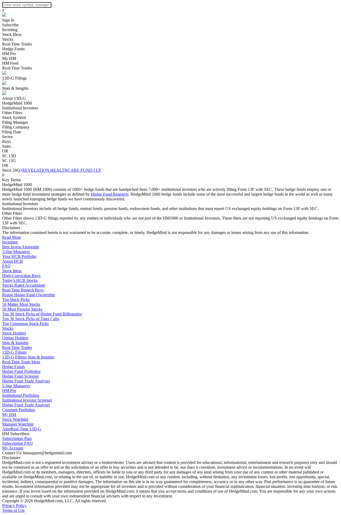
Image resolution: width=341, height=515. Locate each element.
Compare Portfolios (18, 409)
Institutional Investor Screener (27, 400)
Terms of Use (13, 510)
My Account (12, 448)
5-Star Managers (16, 251)
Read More (11, 237)
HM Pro (9, 53)
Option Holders (15, 338)
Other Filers (12, 112)
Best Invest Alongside (20, 247)
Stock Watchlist (15, 419)
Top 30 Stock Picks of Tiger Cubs (30, 318)
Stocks (7, 39)
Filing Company (16, 127)
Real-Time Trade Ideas (21, 362)
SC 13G (9, 160)
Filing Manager (15, 122)
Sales (6, 146)
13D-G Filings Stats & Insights (28, 357)
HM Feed (10, 63)
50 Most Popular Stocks (22, 309)
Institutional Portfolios (20, 395)
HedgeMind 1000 (17, 103)
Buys (6, 141)
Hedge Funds (13, 49)
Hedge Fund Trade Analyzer (26, 381)
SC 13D (9, 156)
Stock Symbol (14, 117)
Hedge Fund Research (109, 194)
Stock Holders (14, 333)
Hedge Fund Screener (20, 376)
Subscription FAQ (17, 443)
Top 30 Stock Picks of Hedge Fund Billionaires (42, 314)
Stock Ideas (12, 34)
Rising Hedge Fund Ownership (28, 294)
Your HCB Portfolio (19, 256)
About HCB (12, 261)
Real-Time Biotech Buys (23, 290)
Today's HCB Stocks (20, 280)
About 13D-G (14, 98)
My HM (9, 58)
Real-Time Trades (17, 44)
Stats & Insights (15, 88)
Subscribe (10, 25)
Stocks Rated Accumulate (23, 285)
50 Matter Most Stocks (21, 304)
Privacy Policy (14, 505)
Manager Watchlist (18, 424)
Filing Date (11, 132)
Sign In (8, 20)
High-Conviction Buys (21, 275)
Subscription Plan (17, 438)
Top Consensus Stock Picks (25, 323)
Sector (7, 136)
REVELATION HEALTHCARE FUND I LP (61, 170)
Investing (10, 29)
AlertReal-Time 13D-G (21, 429)
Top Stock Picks (16, 299)
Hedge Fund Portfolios (21, 371)
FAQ (6, 266)
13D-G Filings (14, 78)
